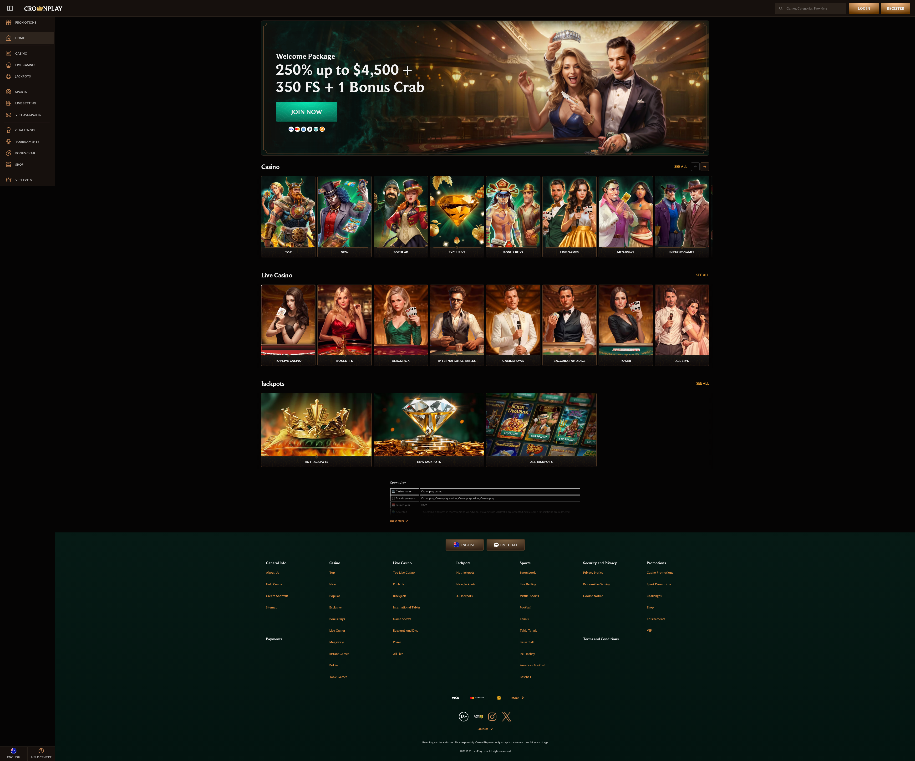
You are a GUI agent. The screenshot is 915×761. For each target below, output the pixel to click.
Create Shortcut (277, 596)
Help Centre (274, 584)
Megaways (336, 642)
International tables (406, 607)
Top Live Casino (404, 572)
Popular (334, 596)
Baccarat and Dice (405, 630)
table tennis (528, 630)
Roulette (399, 584)
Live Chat (509, 544)
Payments (274, 638)
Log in (864, 8)
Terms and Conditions (601, 638)
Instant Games (339, 654)
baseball (525, 677)
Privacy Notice (593, 572)
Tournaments (656, 619)
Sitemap (271, 607)
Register (895, 8)
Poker (397, 642)
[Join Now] (485, 88)
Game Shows (402, 619)
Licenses (483, 728)
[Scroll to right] (705, 166)
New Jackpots (465, 584)
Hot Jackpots (465, 572)
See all (680, 166)
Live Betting (528, 584)
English (468, 544)
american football (532, 665)
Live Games (337, 630)
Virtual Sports (529, 596)
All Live (398, 654)
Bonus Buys (337, 619)
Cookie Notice (593, 596)
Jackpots (272, 383)
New (332, 584)
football (525, 607)
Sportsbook (528, 572)
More (515, 698)
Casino (270, 167)
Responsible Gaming (596, 584)
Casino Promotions (660, 572)
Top (332, 572)
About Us (272, 572)
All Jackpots (464, 596)
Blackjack (399, 596)
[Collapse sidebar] (10, 8)
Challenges (654, 596)
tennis (524, 619)
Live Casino (276, 275)
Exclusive (335, 607)
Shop (650, 607)
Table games (338, 677)
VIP (649, 630)
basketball (527, 642)
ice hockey (527, 654)
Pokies (333, 665)
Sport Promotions (659, 584)
